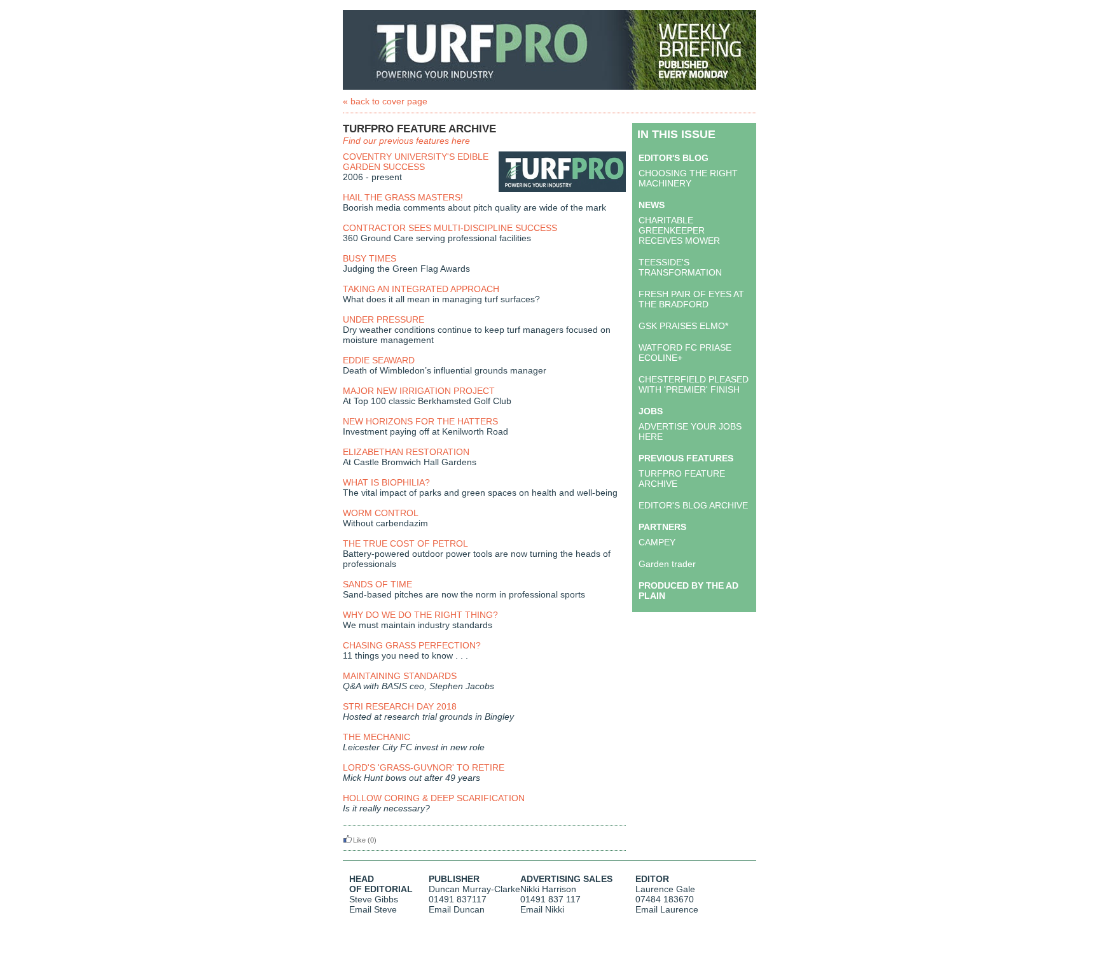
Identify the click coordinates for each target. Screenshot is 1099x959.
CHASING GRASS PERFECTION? (412, 645)
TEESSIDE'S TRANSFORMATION (680, 267)
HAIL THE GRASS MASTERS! (403, 197)
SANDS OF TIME (377, 584)
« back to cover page (385, 101)
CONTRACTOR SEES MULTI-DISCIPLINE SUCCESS (450, 228)
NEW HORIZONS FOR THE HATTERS (420, 421)
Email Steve (373, 909)
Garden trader (667, 564)
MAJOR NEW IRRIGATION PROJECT (419, 391)
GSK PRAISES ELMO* (683, 326)
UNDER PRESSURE (383, 319)
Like (359, 840)
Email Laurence (666, 909)
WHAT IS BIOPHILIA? (386, 482)
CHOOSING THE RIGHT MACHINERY (688, 178)
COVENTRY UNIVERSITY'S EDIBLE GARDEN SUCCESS (415, 161)
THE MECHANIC (376, 737)
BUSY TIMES (369, 258)
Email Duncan (457, 909)
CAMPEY (657, 542)
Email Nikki (542, 909)
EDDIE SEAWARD (379, 360)
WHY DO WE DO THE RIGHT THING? (420, 615)
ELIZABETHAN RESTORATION (406, 452)
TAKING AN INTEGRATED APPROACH (421, 289)
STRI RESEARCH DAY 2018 (400, 706)
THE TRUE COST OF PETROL (405, 543)
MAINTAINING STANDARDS (400, 676)
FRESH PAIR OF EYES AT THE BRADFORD (691, 299)
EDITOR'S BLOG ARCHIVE (693, 505)
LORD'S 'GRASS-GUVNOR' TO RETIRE (423, 767)
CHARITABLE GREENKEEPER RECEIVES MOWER (679, 230)
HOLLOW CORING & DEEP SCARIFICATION (434, 798)
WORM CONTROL (380, 513)
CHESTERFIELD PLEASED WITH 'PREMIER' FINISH (694, 384)
